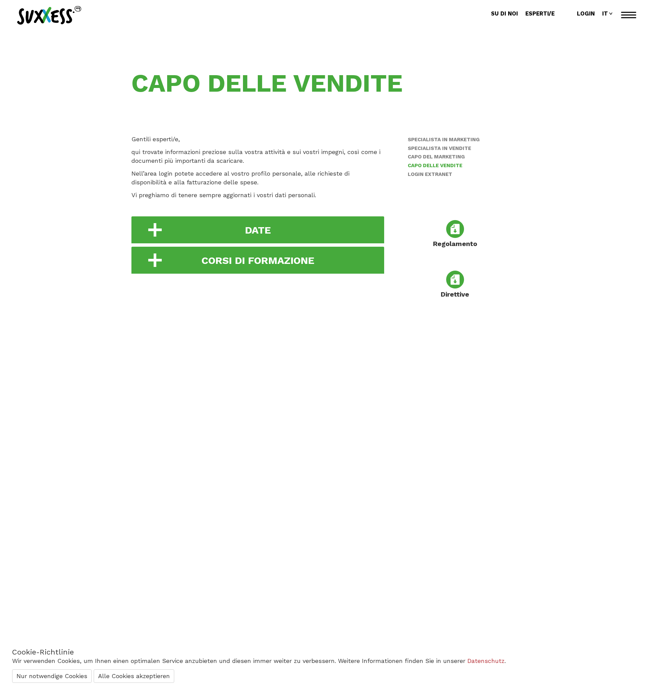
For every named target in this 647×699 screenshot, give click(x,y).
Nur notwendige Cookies (52, 675)
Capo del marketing (436, 157)
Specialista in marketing (444, 139)
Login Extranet (430, 174)
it (605, 13)
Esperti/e (540, 13)
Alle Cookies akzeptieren (134, 675)
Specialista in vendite (439, 148)
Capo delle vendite (435, 165)
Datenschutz (485, 660)
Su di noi (504, 13)
